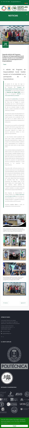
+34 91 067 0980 (6, 1)
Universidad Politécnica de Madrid (12, 95)
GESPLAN (19, 93)
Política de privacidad (14, 423)
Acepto (14, 426)
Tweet (4, 64)
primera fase (15, 98)
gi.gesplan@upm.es (16, 1)
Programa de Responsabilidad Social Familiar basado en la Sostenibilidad (14, 89)
